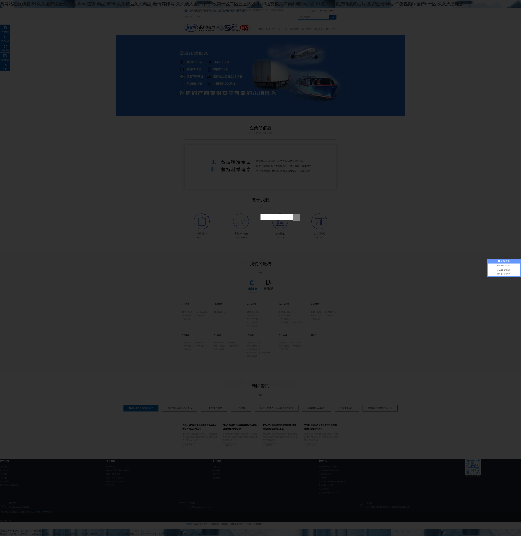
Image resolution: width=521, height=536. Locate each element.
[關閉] (296, 217)
